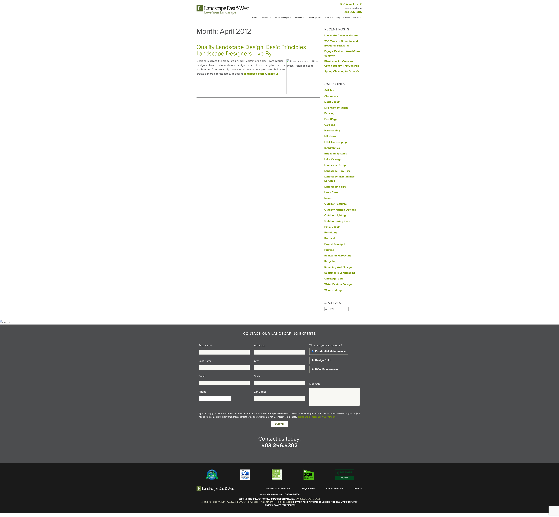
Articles (329, 90)
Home (255, 17)
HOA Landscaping (335, 142)
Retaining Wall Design (338, 267)
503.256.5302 (353, 12)
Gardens (329, 124)
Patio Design (332, 226)
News (327, 198)
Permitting (330, 232)
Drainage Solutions (336, 107)
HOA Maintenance (334, 488)
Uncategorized (333, 278)
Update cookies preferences (279, 505)
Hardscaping (332, 130)
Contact (346, 17)
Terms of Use (318, 502)
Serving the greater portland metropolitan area (267, 499)
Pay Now (357, 17)
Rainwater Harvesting (337, 255)
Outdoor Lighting (335, 215)
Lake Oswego (333, 159)
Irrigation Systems (335, 153)
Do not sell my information (342, 502)
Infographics (332, 148)
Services (264, 17)
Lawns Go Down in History (341, 35)
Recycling (330, 261)
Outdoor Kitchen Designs (340, 209)
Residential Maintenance (278, 488)
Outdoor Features (335, 203)
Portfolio (298, 17)
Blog (338, 17)
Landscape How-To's (337, 171)
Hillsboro (330, 136)
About (328, 17)
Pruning (329, 250)
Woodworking (333, 290)
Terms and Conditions (309, 417)
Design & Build (308, 488)
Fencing (329, 113)
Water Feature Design (338, 284)
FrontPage (330, 119)
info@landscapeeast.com (271, 494)
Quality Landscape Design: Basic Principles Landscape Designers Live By (251, 50)
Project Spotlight (281, 17)
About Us (358, 488)
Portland (329, 238)
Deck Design (332, 101)
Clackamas (331, 96)
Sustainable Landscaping (339, 272)
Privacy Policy (328, 417)
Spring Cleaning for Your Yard (342, 71)
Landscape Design (335, 165)
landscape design (255, 73)
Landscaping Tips (335, 186)
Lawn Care (331, 192)
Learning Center (315, 17)
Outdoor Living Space (337, 221)
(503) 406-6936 (292, 494)
